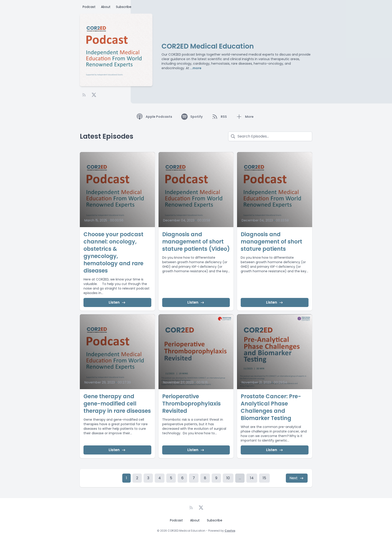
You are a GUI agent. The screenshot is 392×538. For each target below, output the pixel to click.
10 (228, 478)
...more (195, 68)
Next (293, 478)
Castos (230, 531)
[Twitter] (94, 95)
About (105, 7)
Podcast (89, 7)
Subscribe (123, 7)
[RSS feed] (84, 95)
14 (252, 478)
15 (264, 478)
